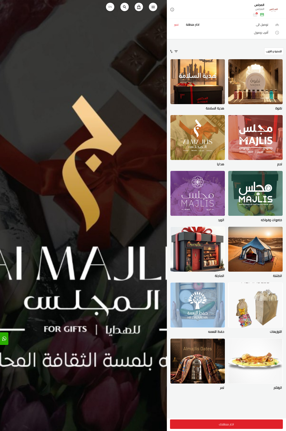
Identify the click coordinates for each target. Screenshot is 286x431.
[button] (226, 9)
